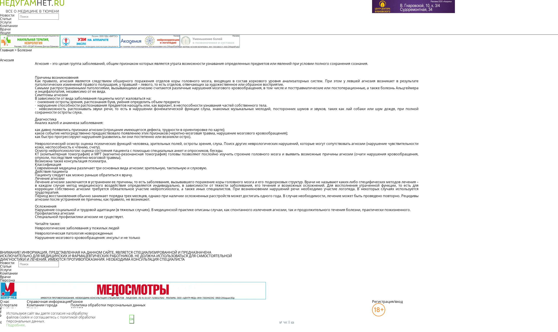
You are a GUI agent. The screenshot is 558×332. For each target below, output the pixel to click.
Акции (5, 32)
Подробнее (15, 325)
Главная (7, 50)
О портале (8, 305)
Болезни (24, 50)
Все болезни (49, 246)
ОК (132, 319)
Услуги (5, 22)
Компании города (42, 305)
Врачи (5, 29)
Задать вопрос (435, 65)
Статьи (5, 18)
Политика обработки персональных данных (108, 305)
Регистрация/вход (387, 301)
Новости (7, 15)
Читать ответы (468, 65)
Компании (9, 25)
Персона (7, 280)
